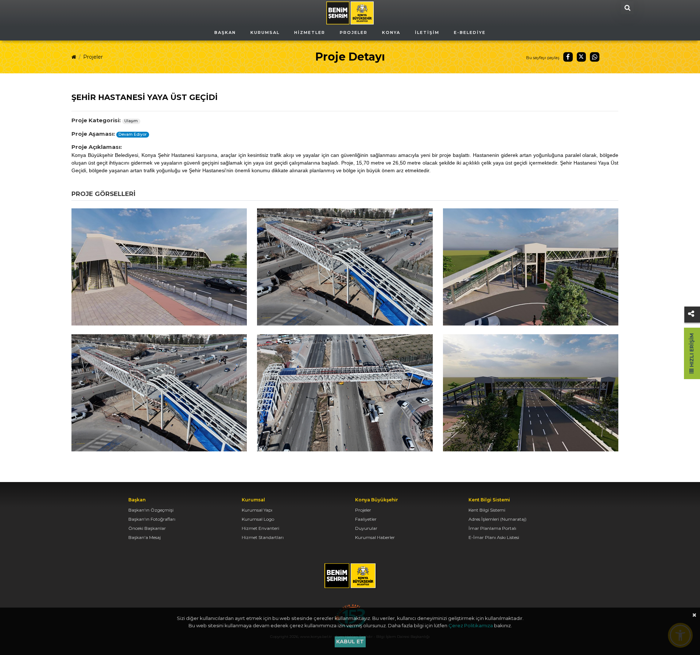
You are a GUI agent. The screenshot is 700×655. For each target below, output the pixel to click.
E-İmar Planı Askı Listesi (493, 537)
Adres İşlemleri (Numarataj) (497, 519)
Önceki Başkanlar (147, 528)
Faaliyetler (366, 519)
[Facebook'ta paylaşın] (568, 57)
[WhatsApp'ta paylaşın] (594, 57)
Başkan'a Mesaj (144, 537)
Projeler (93, 57)
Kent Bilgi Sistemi (486, 510)
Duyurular (366, 528)
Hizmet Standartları (263, 537)
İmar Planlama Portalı (492, 528)
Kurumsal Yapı (257, 510)
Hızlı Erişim (691, 351)
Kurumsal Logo (258, 519)
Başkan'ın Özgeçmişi (151, 510)
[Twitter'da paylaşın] (581, 57)
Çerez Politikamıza (470, 625)
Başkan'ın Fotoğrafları (151, 519)
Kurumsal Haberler (375, 537)
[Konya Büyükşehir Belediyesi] (350, 12)
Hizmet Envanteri (260, 528)
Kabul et (350, 641)
